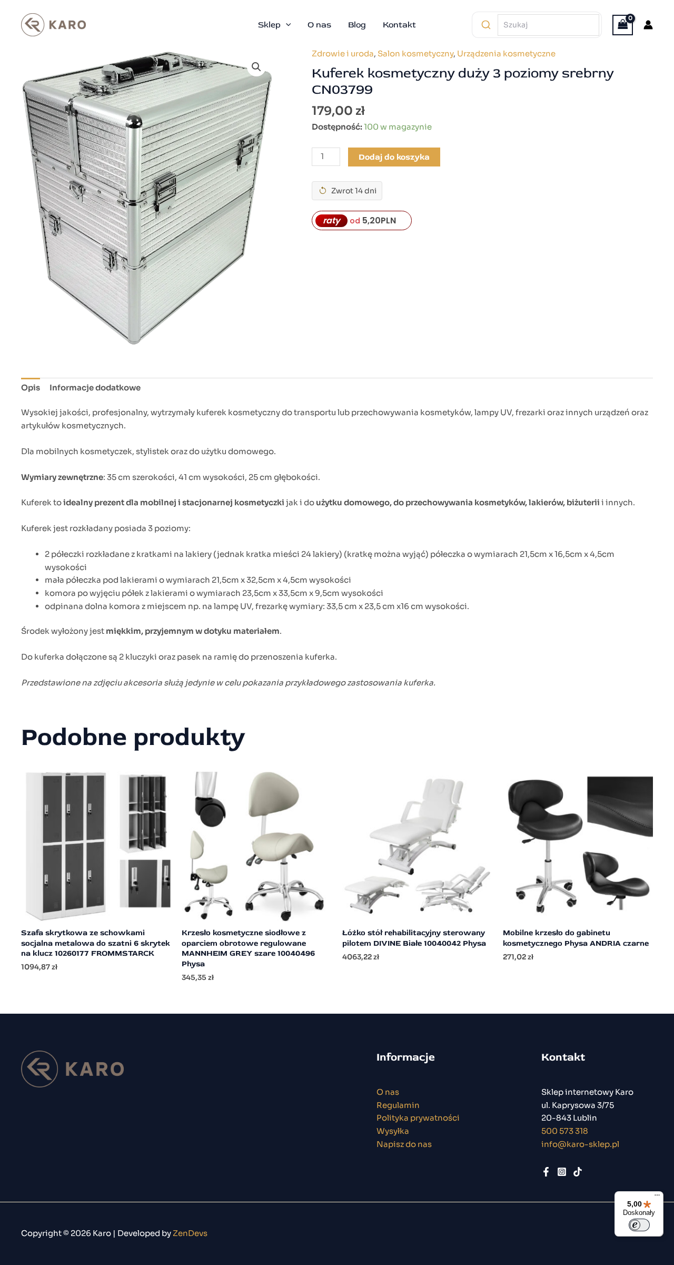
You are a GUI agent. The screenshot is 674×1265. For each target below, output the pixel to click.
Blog (357, 24)
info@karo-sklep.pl (580, 1144)
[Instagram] (562, 1171)
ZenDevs (190, 1233)
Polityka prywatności (418, 1118)
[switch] (639, 1225)
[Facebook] (546, 1171)
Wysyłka (392, 1131)
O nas (319, 24)
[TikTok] (577, 1171)
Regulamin (398, 1105)
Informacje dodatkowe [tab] (95, 388)
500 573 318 (564, 1131)
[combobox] (548, 25)
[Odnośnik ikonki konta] (648, 25)
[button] (286, 24)
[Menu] (657, 1197)
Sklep (269, 24)
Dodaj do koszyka (394, 157)
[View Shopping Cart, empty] (622, 25)
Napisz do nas (404, 1144)
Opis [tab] (30, 388)
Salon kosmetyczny (415, 53)
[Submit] (486, 24)
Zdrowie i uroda (343, 53)
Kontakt (399, 24)
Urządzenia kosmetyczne (506, 53)
